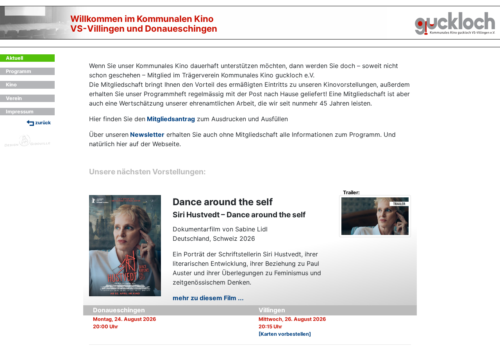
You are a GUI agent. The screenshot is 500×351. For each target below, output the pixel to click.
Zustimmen (375, 227)
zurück (42, 122)
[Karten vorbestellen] (285, 334)
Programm (18, 71)
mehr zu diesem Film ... (208, 298)
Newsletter (147, 134)
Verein (14, 98)
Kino (11, 85)
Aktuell (14, 58)
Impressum (20, 112)
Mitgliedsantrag (171, 119)
